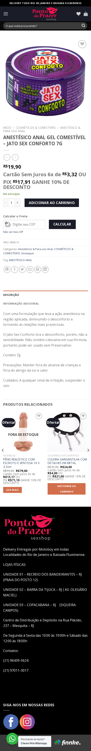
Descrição (11, 295)
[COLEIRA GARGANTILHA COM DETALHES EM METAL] (68, 432)
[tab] (45, 295)
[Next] (88, 458)
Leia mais (12, 489)
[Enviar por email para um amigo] (29, 269)
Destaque (27, 253)
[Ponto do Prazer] (45, 13)
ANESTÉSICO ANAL (20, 260)
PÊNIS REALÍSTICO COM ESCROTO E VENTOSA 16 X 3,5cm (21, 463)
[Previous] (3, 458)
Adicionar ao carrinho (52, 202)
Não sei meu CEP (13, 232)
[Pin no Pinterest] (37, 269)
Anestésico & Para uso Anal (35, 249)
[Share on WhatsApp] (7, 269)
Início (7, 128)
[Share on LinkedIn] (45, 269)
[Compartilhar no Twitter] (22, 269)
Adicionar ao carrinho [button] (66, 488)
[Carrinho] (86, 13)
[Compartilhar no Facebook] (14, 269)
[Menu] (5, 13)
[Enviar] (83, 25)
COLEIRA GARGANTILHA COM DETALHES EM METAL (67, 461)
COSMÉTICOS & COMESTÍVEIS (36, 128)
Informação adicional (21, 303)
